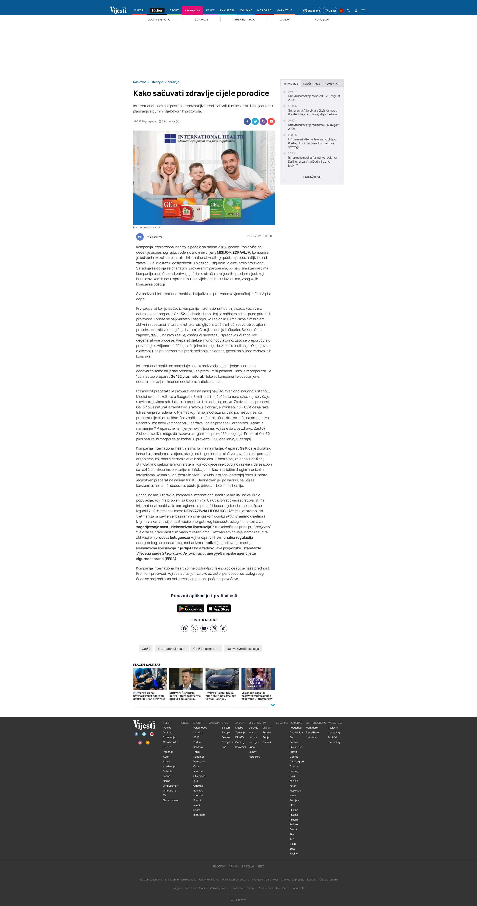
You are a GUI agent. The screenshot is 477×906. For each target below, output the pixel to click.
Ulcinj (293, 843)
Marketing (335, 722)
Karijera (177, 888)
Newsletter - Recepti (243, 888)
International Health (172, 649)
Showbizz (240, 747)
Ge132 (146, 649)
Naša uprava (170, 800)
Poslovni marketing (334, 730)
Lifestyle (255, 722)
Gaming (239, 742)
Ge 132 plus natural (206, 649)
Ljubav (253, 751)
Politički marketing (334, 740)
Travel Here (312, 732)
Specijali (248, 866)
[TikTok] (223, 628)
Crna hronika (170, 742)
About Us (298, 888)
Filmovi (267, 742)
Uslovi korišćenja (209, 879)
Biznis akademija (169, 764)
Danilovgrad (297, 761)
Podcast (168, 751)
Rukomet (198, 756)
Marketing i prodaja (292, 879)
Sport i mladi (197, 803)
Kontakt (312, 879)
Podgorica (296, 727)
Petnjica (294, 800)
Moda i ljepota (253, 735)
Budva (293, 751)
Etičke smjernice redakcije (180, 879)
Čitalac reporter (329, 879)
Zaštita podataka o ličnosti (274, 888)
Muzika (239, 727)
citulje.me (314, 10)
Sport (197, 722)
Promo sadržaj (154, 237)
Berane (294, 742)
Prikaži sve (312, 177)
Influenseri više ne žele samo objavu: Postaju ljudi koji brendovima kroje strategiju (313, 143)
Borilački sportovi (198, 793)
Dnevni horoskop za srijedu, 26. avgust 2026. (314, 98)
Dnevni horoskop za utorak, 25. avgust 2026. (313, 127)
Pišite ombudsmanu (150, 879)
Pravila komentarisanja (235, 879)
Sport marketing (199, 812)
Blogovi (219, 866)
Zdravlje (253, 727)
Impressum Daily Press (265, 879)
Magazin (214, 722)
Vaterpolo (199, 761)
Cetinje (294, 756)
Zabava (239, 722)
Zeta (292, 848)
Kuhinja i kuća (254, 744)
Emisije (267, 732)
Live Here (311, 737)
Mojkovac (295, 790)
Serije (266, 737)
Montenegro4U (316, 722)
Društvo (167, 732)
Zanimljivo (241, 732)
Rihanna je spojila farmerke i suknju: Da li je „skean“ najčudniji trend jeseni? (312, 161)
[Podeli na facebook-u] (247, 121)
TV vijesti (267, 725)
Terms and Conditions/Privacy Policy (206, 888)
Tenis (196, 751)
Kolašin (294, 781)
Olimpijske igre (199, 778)
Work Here (312, 727)
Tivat (293, 834)
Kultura (167, 747)
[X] (194, 628)
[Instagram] (213, 628)
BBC (261, 866)
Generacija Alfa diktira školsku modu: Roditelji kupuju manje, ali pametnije (313, 112)
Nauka (166, 781)
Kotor (293, 785)
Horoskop (254, 756)
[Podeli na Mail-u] (271, 121)
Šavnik (293, 829)
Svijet (226, 722)
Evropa (226, 732)
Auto (166, 756)
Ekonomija (169, 737)
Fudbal (197, 742)
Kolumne (282, 722)
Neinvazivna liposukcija (243, 649)
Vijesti (167, 722)
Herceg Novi (294, 773)
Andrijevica (296, 732)
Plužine (294, 810)
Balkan (226, 727)
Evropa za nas (227, 744)
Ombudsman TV (170, 793)
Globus (226, 737)
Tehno (166, 776)
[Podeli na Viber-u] (263, 121)
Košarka (198, 747)
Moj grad (296, 722)
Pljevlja (294, 819)
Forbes (184, 722)
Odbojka (198, 785)
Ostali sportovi (198, 769)
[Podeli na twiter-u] (255, 121)
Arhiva (234, 866)
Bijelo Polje (296, 747)
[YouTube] (204, 628)
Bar (292, 737)
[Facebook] (184, 628)
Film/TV (239, 737)
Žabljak (294, 853)
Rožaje (294, 824)
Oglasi (332, 10)
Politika (167, 727)
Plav (292, 805)
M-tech (167, 771)
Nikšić (293, 795)
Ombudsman (170, 785)
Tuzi (292, 839)
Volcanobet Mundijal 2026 (200, 732)
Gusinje (294, 766)
